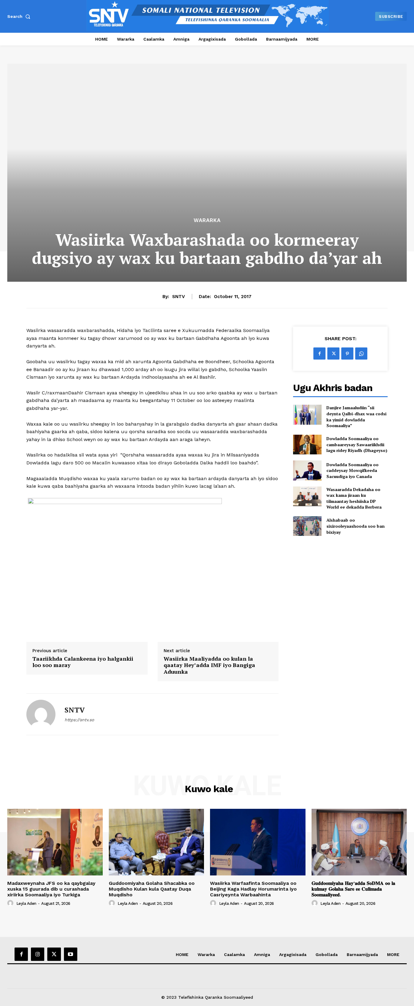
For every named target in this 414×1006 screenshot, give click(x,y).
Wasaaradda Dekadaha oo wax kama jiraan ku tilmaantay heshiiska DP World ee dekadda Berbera (354, 498)
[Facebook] (319, 353)
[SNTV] (40, 714)
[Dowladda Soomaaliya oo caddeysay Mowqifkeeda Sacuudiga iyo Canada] (307, 470)
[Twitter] (333, 353)
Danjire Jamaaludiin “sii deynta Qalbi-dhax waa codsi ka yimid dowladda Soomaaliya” (356, 416)
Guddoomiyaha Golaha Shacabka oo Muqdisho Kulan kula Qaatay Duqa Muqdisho (152, 889)
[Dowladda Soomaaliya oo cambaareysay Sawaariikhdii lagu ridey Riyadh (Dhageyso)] (307, 444)
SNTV (178, 296)
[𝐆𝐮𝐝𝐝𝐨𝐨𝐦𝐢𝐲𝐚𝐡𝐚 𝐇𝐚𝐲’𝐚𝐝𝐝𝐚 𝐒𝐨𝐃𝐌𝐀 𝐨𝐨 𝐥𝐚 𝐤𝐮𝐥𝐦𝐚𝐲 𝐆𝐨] (359, 842)
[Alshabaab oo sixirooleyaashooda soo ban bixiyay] (307, 526)
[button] (20, 16)
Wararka (207, 220)
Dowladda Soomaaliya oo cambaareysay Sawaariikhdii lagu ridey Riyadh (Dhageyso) (356, 444)
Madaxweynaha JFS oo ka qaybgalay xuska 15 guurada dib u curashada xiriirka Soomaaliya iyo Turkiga (51, 889)
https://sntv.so (79, 719)
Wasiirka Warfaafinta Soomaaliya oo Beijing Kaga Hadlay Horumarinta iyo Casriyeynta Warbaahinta (253, 889)
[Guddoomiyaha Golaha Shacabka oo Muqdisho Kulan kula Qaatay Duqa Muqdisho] (156, 842)
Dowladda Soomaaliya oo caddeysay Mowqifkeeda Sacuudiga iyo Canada (352, 470)
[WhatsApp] (361, 353)
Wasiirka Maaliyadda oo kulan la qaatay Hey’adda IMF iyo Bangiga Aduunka (209, 665)
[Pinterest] (347, 353)
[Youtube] (70, 954)
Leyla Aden (26, 903)
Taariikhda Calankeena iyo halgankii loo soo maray (82, 662)
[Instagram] (37, 954)
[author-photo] (11, 903)
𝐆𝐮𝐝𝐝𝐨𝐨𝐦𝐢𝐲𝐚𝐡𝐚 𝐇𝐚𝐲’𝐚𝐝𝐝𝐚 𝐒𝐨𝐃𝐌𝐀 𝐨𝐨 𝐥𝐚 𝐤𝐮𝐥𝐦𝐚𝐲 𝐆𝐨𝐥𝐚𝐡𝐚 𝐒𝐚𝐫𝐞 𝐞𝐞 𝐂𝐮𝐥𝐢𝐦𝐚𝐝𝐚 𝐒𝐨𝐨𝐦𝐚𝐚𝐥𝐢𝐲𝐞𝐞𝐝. (353, 889)
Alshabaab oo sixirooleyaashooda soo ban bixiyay (355, 526)
